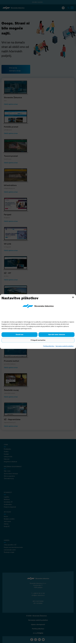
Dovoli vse (19, 335)
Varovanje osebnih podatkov (64, 346)
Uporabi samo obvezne (56, 335)
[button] (73, 297)
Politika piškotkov (48, 346)
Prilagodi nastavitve (38, 340)
